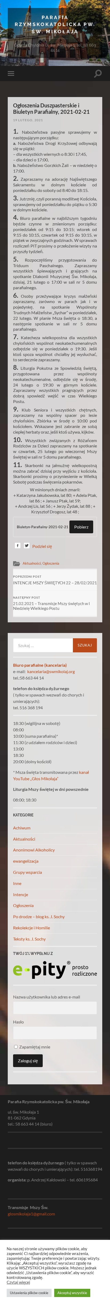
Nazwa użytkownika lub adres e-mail (46, 996)
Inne (17, 883)
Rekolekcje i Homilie (31, 927)
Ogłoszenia (50, 563)
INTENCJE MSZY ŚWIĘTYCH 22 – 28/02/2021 (55, 580)
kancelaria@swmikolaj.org (51, 671)
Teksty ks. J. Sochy (29, 938)
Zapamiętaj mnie (34, 1046)
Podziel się (42, 546)
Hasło (18, 1021)
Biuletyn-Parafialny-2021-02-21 (42, 527)
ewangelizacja (25, 860)
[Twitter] (26, 546)
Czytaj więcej (18, 1282)
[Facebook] (17, 546)
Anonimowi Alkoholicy (34, 849)
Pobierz (81, 526)
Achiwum (21, 827)
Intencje (20, 894)
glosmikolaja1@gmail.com (31, 1213)
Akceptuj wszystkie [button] (72, 1293)
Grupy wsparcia (27, 872)
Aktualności (32, 563)
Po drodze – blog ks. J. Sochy (39, 916)
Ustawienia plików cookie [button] (29, 1293)
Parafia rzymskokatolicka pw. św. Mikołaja (55, 24)
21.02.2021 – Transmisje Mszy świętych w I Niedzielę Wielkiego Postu (51, 603)
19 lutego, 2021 (28, 120)
